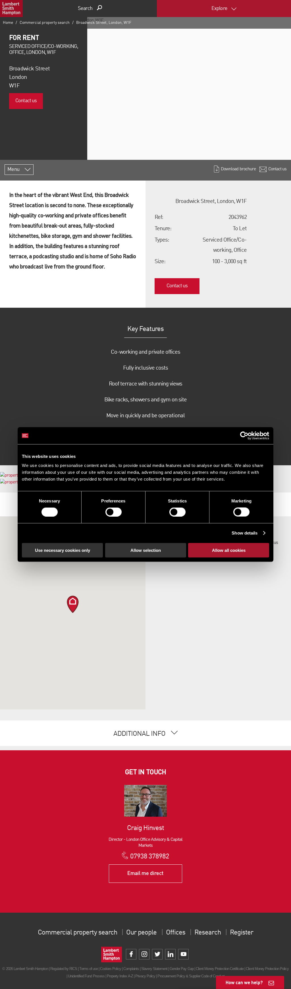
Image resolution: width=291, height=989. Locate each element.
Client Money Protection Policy (267, 969)
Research (207, 932)
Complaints (131, 969)
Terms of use (88, 969)
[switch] (113, 512)
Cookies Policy (110, 969)
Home (8, 23)
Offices (175, 932)
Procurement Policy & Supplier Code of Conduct (191, 976)
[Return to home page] (11, 8)
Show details (244, 533)
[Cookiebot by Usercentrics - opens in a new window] (244, 435)
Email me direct (145, 873)
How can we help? (244, 982)
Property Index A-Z (120, 976)
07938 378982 (149, 856)
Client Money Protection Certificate (220, 969)
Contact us (25, 100)
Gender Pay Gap (182, 969)
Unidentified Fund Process (86, 976)
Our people (141, 932)
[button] (73, 604)
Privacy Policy (145, 976)
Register (241, 932)
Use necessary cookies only (62, 550)
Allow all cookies (229, 550)
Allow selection (145, 550)
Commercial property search (45, 23)
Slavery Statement (154, 969)
